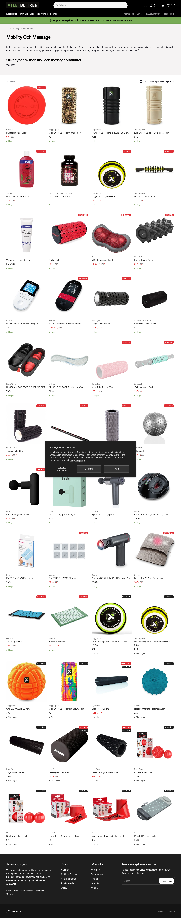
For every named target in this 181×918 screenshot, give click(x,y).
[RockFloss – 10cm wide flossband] (112, 809)
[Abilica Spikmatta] (69, 614)
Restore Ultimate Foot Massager (149, 709)
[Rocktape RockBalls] (154, 745)
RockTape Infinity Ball (16, 836)
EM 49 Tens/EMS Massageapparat (22, 324)
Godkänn (89, 469)
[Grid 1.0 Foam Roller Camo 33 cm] (69, 105)
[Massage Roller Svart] (69, 745)
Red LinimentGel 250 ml (17, 196)
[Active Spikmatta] (26, 614)
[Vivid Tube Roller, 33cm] (112, 360)
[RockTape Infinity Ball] (26, 809)
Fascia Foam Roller (143, 260)
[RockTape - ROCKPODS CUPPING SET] (26, 360)
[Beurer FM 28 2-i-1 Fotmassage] (154, 551)
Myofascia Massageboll (17, 133)
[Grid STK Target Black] (154, 169)
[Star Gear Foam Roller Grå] (112, 423)
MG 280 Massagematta (145, 836)
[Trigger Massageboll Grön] (112, 169)
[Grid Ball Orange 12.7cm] (26, 681)
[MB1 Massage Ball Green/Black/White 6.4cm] (154, 614)
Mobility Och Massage (22, 28)
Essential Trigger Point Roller (105, 772)
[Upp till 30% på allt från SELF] (90, 20)
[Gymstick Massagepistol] (112, 487)
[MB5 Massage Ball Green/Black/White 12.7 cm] (112, 614)
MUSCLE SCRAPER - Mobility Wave (66, 387)
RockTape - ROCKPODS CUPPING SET (25, 387)
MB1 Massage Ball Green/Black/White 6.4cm (152, 643)
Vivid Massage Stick (143, 387)
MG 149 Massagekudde (103, 260)
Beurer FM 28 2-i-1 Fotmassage (149, 578)
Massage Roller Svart (59, 772)
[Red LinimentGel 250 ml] (26, 169)
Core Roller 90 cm (100, 709)
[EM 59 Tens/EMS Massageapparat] (69, 296)
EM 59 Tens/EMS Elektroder (19, 578)
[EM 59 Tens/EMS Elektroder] (26, 551)
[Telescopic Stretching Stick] (69, 423)
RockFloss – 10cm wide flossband (108, 836)
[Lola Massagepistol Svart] (26, 487)
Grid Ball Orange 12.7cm (18, 709)
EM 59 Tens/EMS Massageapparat (65, 324)
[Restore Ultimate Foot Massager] (154, 681)
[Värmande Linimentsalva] (26, 233)
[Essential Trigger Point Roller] (112, 745)
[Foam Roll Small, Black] (154, 296)
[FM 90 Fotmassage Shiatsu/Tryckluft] (154, 487)
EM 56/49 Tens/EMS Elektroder (63, 578)
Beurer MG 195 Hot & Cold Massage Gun (111, 578)
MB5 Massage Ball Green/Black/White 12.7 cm (109, 643)
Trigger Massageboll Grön (104, 196)
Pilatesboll (139, 451)
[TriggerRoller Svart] (26, 423)
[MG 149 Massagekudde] (112, 233)
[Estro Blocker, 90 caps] (69, 169)
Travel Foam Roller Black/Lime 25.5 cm (110, 133)
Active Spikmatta (14, 642)
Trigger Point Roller (101, 324)
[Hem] (7, 28)
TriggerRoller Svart (15, 451)
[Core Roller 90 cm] (112, 681)
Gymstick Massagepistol (103, 514)
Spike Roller (55, 260)
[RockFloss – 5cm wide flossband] (69, 809)
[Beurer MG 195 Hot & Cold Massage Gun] (112, 551)
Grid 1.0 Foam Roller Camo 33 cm (65, 133)
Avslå (116, 469)
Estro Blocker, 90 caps (59, 196)
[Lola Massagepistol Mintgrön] (69, 487)
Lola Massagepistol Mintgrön (62, 514)
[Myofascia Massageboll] (26, 105)
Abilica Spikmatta (57, 642)
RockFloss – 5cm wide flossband (64, 836)
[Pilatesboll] (154, 423)
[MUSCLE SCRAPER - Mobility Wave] (69, 360)
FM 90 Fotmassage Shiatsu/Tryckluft (151, 514)
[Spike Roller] (69, 233)
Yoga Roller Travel (15, 772)
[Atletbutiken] (22, 5)
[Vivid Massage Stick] (154, 360)
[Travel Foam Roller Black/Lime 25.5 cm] (112, 105)
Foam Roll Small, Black (145, 324)
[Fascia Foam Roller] (154, 233)
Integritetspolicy (77, 460)
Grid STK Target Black (144, 196)
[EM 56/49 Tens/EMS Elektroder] (69, 551)
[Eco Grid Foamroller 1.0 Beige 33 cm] (154, 105)
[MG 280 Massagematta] (154, 809)
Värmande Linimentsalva (18, 260)
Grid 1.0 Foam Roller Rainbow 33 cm (66, 709)
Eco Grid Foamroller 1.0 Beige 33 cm (151, 133)
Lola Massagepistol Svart (18, 514)
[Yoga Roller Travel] (26, 745)
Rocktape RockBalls (143, 772)
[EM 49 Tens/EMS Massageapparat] (26, 296)
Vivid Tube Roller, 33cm (103, 387)
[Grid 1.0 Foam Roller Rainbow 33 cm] (69, 681)
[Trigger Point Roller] (112, 296)
